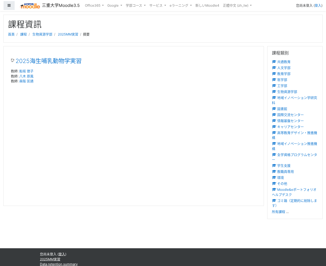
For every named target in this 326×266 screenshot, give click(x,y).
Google (113, 5)
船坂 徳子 (26, 71)
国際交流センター (290, 115)
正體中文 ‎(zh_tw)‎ (236, 5)
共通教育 (284, 62)
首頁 (11, 34)
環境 (280, 177)
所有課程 (278, 212)
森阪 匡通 (26, 81)
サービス (156, 5)
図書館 (282, 109)
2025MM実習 (68, 34)
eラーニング (179, 5)
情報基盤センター (290, 121)
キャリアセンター (290, 127)
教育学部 (284, 74)
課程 (23, 34)
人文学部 (284, 68)
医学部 (282, 80)
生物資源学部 (42, 34)
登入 (318, 5)
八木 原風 (26, 76)
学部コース (134, 5)
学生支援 (284, 166)
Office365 (93, 5)
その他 (282, 183)
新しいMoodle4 (207, 5)
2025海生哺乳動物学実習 (49, 60)
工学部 (282, 86)
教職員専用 (285, 171)
